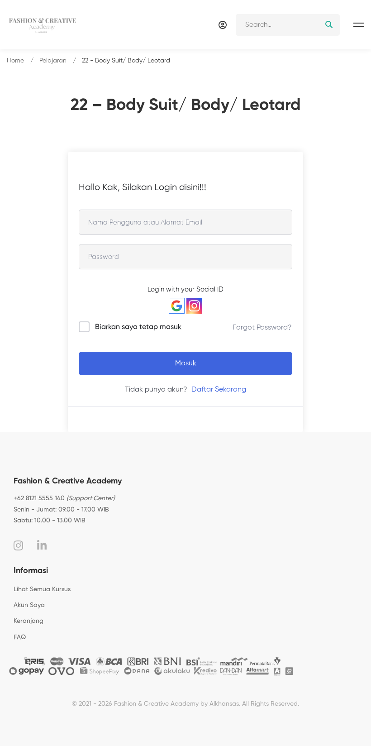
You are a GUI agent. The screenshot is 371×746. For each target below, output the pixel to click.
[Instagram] (18, 545)
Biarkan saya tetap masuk (138, 327)
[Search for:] (288, 24)
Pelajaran (53, 60)
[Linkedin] (41, 545)
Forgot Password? (262, 327)
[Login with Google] (177, 306)
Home (15, 60)
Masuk (185, 363)
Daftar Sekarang (218, 389)
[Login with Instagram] (194, 306)
